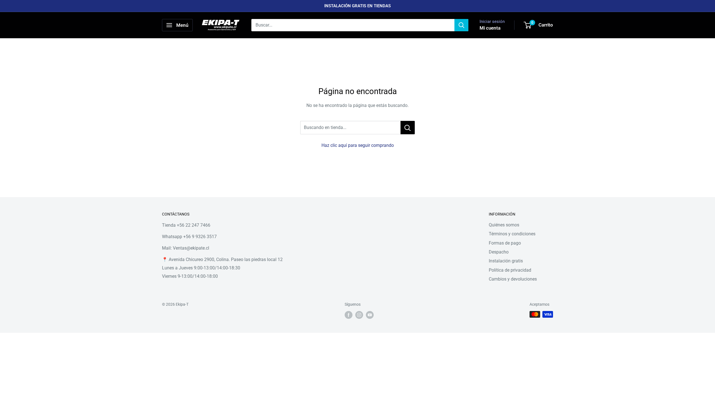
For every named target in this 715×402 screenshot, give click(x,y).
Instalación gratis (506, 261)
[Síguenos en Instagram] (359, 315)
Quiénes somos (504, 225)
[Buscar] (461, 25)
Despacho (499, 252)
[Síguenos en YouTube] (370, 315)
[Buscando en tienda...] (408, 127)
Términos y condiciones (512, 233)
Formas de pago (505, 243)
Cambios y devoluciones (513, 279)
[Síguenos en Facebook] (348, 315)
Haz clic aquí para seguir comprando (357, 145)
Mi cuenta (490, 28)
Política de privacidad (510, 270)
